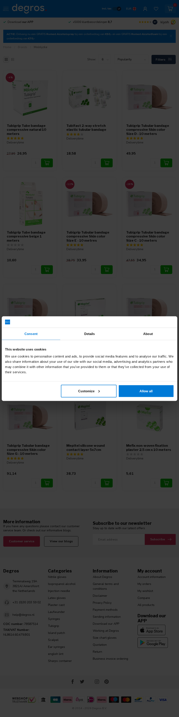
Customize (86, 391)
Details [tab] (89, 334)
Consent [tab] (31, 334)
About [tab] (148, 334)
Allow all (146, 391)
